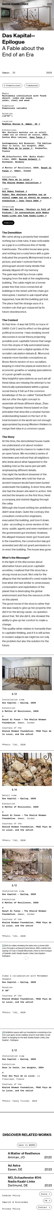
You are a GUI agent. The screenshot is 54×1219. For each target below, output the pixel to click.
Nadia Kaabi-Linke (15, 4)
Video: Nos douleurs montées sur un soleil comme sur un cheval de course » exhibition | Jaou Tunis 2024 (26, 197)
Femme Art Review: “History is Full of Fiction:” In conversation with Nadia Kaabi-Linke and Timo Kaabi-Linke (26, 212)
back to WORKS (27, 1145)
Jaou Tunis (35, 137)
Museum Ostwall (28, 159)
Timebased (32, 85)
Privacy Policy (11, 1209)
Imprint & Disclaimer (15, 1202)
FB (46, 1201)
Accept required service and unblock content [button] (27, 979)
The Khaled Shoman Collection (20, 182)
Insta (44, 1194)
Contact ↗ (44, 1207)
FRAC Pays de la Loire (15, 148)
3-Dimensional (12, 85)
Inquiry (8, 223)
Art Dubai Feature (13, 191)
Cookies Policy (11, 1195)
